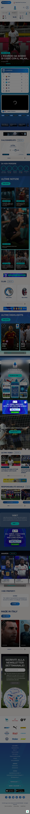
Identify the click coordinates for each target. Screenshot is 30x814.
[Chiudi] (25, 402)
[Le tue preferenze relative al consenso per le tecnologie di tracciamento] (27, 811)
